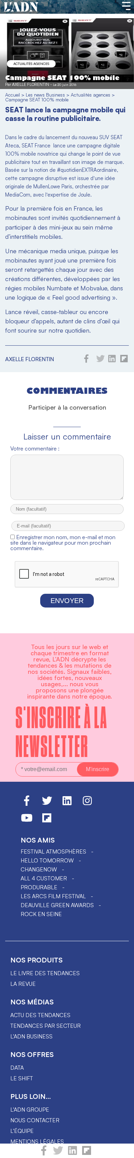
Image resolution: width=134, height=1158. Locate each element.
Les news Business (45, 95)
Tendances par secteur (45, 1025)
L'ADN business (31, 1036)
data (17, 1067)
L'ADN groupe (29, 1109)
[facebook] (43, 1153)
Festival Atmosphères (53, 851)
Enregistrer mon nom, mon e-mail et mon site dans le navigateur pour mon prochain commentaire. (62, 543)
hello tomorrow (47, 860)
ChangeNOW (39, 869)
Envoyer (67, 600)
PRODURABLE (39, 887)
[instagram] (87, 803)
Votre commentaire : (34, 448)
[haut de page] (122, 1149)
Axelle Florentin (30, 84)
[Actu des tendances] (21, 7)
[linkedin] (72, 1153)
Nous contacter (34, 1120)
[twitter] (58, 1153)
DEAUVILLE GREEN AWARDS (57, 905)
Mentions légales (37, 1141)
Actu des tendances (40, 1015)
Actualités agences (31, 64)
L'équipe (22, 1130)
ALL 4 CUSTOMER (44, 878)
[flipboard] (86, 1153)
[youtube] (27, 820)
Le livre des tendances (45, 973)
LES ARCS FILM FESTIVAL (53, 896)
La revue (23, 983)
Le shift (21, 1078)
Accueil (12, 95)
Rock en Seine (41, 914)
